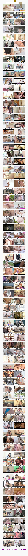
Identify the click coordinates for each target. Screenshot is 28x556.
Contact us (23, 554)
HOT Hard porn (16, 549)
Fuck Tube (24, 549)
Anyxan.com (5, 554)
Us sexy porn (20, 549)
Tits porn (12, 549)
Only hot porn (8, 549)
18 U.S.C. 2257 (13, 554)
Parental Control (18, 554)
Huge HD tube (4, 549)
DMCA (9, 554)
